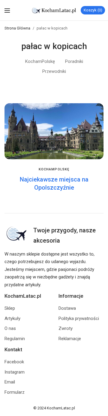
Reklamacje (69, 338)
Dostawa (67, 308)
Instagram (14, 372)
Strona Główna (17, 28)
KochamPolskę (40, 61)
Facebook (14, 362)
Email (9, 382)
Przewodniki (54, 71)
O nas (10, 328)
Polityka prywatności (78, 318)
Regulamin (14, 338)
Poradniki (74, 61)
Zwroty (65, 328)
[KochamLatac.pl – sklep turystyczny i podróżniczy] (54, 10)
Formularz (14, 392)
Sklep (9, 308)
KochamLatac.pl (61, 408)
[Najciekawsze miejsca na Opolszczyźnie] (54, 131)
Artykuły (12, 318)
